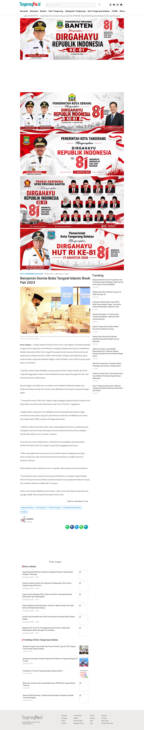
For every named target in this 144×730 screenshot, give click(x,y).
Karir (91, 723)
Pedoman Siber (78, 721)
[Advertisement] (72, 76)
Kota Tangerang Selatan (99, 11)
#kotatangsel (41, 508)
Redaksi (76, 718)
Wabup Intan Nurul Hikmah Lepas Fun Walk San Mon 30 (107, 293)
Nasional (34, 11)
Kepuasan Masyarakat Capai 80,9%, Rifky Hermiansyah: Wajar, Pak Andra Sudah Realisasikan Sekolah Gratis (107, 304)
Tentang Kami (78, 716)
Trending (104, 718)
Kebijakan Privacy (79, 723)
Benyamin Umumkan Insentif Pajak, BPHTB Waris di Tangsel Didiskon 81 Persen (50, 659)
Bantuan (92, 718)
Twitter (63, 721)
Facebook (64, 716)
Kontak (92, 716)
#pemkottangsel (54, 508)
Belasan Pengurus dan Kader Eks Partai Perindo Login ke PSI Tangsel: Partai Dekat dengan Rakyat (49, 647)
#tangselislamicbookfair (72, 508)
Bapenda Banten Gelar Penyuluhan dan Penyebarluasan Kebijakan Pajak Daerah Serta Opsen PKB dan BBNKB (108, 282)
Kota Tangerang (56, 11)
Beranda (24, 11)
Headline (24, 512)
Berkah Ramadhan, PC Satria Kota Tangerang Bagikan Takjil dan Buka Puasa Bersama (106, 316)
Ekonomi (124, 11)
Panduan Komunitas (107, 723)
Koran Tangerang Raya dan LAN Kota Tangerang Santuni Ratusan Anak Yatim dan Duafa (108, 388)
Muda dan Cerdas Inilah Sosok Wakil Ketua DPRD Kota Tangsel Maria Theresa (49, 684)
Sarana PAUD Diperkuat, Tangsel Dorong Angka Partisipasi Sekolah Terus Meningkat (48, 696)
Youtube (63, 723)
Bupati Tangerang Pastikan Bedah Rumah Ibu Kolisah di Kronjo (105, 327)
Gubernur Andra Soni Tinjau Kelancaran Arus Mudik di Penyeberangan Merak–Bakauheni (108, 376)
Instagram (64, 718)
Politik (115, 11)
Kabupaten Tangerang (75, 11)
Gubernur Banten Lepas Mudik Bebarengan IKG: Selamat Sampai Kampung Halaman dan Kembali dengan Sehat (108, 352)
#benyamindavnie (27, 508)
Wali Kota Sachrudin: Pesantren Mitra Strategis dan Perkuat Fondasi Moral (107, 364)
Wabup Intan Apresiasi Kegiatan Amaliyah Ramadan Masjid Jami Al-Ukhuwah (106, 339)
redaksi (30, 519)
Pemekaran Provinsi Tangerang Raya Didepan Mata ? (43, 671)
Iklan (91, 721)
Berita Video (105, 721)
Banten (43, 11)
